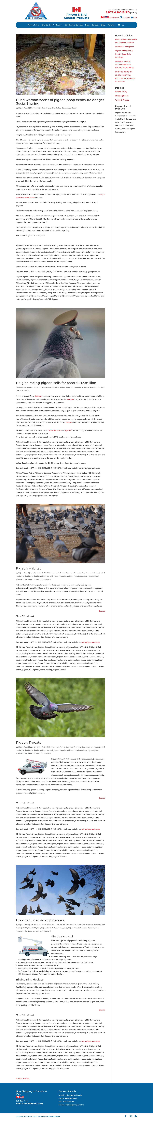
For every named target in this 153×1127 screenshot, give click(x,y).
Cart (135, 18)
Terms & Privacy (122, 100)
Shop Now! (114, 18)
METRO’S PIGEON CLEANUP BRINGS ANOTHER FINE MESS (124, 64)
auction (70, 399)
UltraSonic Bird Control (42, 579)
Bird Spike (27, 576)
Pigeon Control (47, 576)
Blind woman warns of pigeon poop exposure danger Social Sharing (60, 101)
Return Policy (121, 92)
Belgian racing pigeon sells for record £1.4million (56, 383)
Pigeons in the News (24, 579)
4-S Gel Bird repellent (50, 387)
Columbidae (66, 108)
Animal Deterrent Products (70, 387)
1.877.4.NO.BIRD (118, 12)
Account (126, 18)
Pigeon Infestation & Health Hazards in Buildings (124, 54)
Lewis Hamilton (55, 430)
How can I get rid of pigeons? (40, 920)
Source (102, 611)
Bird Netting (46, 108)
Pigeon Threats (28, 742)
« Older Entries (22, 1078)
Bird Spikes (56, 108)
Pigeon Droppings (60, 576)
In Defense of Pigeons (124, 47)
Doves (74, 108)
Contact (95, 25)
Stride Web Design (53, 1116)
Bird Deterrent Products (91, 387)
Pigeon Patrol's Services (77, 576)
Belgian (69, 422)
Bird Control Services (74, 25)
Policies (111, 25)
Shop (103, 25)
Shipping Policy (121, 96)
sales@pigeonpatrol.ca (74, 1105)
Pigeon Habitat (28, 568)
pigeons (68, 430)
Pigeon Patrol (33, 25)
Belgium (38, 396)
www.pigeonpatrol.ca (90, 642)
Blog (87, 25)
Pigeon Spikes (93, 576)
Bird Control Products (51, 25)
